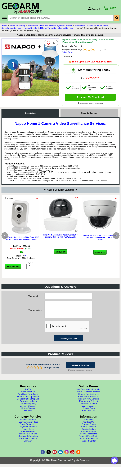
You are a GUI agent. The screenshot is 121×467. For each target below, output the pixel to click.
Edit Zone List (88, 410)
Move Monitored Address (88, 391)
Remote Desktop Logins (28, 396)
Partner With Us (88, 431)
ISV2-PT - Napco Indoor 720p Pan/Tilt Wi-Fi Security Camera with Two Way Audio (60, 236)
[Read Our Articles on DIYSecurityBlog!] (78, 452)
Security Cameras (89, 113)
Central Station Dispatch (28, 399)
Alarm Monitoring (17, 25)
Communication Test (28, 422)
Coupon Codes (89, 424)
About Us (88, 419)
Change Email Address (88, 394)
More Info (61, 252)
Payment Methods (28, 426)
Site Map (28, 410)
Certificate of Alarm (88, 403)
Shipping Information (28, 436)
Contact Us (88, 422)
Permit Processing (88, 434)
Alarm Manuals (28, 391)
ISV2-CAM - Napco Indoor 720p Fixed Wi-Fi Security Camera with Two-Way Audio (21, 238)
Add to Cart (13, 266)
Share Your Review (89, 438)
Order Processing (28, 424)
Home (4, 25)
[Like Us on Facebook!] (43, 452)
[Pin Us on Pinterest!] (54, 452)
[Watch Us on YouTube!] (72, 452)
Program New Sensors (88, 399)
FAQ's (28, 389)
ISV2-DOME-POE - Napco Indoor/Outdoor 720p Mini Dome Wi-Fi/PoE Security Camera (100, 237)
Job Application (89, 429)
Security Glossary (28, 406)
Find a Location (88, 426)
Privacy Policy (28, 429)
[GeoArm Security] (43, 8)
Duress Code (88, 408)
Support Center (88, 441)
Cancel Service (89, 406)
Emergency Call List (88, 401)
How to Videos (28, 408)
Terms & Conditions (28, 438)
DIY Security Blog (28, 403)
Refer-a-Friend (28, 431)
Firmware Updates (28, 401)
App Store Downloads (28, 394)
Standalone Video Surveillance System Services (50, 25)
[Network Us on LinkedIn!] (60, 452)
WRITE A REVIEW (80, 365)
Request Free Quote (88, 436)
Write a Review (67, 52)
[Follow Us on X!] (48, 452)
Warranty (28, 441)
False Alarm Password (88, 396)
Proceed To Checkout (90, 97)
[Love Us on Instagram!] (66, 452)
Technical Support (28, 419)
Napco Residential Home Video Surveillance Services (48, 28)
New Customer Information (88, 389)
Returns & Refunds (28, 434)
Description (30, 113)
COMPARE (68, 56)
